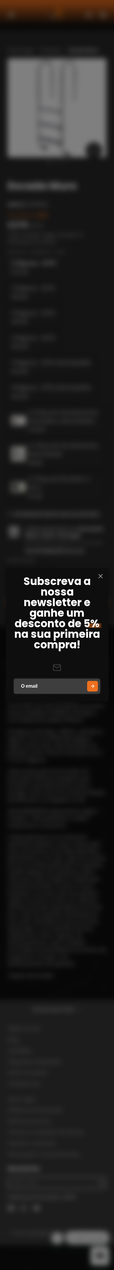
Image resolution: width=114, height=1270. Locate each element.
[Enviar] (92, 686)
